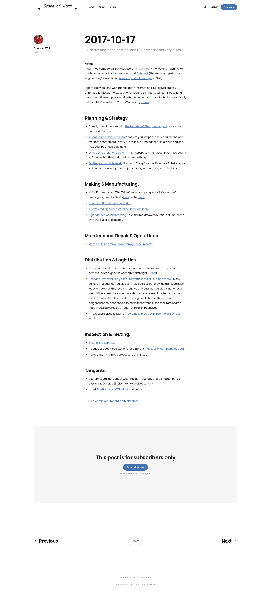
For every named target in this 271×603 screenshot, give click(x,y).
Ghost (152, 584)
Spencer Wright (44, 48)
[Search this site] (205, 7)
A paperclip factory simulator (107, 137)
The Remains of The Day (112, 389)
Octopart (142, 73)
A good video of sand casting (107, 215)
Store (113, 6)
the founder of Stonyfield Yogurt (146, 126)
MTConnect (142, 68)
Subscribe (229, 7)
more (107, 354)
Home (91, 6)
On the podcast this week (105, 163)
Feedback (146, 577)
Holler (152, 273)
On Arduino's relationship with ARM (111, 152)
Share (135, 541)
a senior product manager (135, 78)
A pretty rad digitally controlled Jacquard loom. (119, 209)
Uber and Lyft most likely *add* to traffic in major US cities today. (130, 279)
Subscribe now (135, 467)
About (102, 6)
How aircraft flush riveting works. (110, 203)
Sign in (214, 6)
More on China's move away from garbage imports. (121, 244)
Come (145, 102)
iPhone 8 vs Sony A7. (102, 343)
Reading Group (127, 577)
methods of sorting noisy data (164, 348)
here (126, 197)
